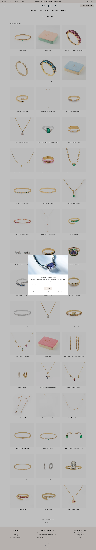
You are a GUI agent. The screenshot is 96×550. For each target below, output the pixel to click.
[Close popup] (66, 256)
